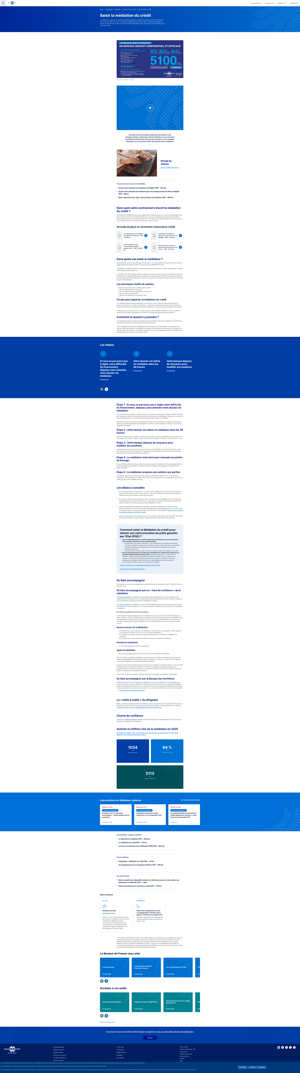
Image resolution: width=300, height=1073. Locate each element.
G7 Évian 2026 (120, 1047)
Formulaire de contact (109, 913)
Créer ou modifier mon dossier (170, 167)
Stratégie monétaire (58, 1052)
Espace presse (183, 1051)
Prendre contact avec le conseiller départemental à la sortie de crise (140, 565)
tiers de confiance (124, 597)
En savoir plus (104, 379)
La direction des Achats (186, 1054)
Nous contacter (184, 1047)
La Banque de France (58, 1049)
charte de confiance (131, 719)
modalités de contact (156, 554)
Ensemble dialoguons (58, 1047)
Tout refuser (252, 1067)
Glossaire (182, 1058)
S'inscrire (150, 1038)
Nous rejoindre (120, 1057)
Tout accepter (242, 1067)
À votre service (120, 1049)
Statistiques (119, 1055)
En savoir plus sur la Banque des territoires (132, 690)
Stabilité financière (121, 1052)
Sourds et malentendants (186, 1049)
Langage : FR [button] (280, 3)
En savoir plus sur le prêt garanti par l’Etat (132, 569)
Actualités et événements (59, 1057)
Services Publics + (184, 1056)
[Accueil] (19, 1050)
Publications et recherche (59, 1055)
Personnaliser (261, 1067)
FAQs (181, 1060)
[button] (294, 3)
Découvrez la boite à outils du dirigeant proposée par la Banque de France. (140, 707)
